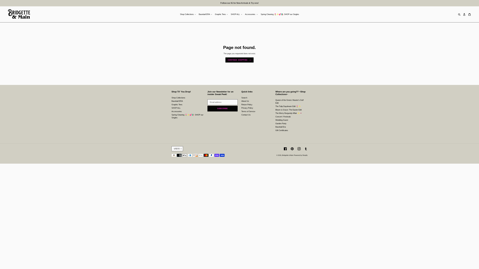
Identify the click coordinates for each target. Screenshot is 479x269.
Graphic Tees (177, 104)
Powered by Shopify (300, 155)
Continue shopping (237, 60)
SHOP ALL (176, 108)
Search (244, 98)
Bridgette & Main (287, 155)
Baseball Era (280, 127)
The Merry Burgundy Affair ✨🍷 (288, 113)
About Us (245, 101)
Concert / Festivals (283, 117)
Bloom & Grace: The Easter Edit (288, 110)
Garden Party (280, 123)
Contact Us (246, 115)
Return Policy (246, 104)
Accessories (177, 111)
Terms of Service (248, 111)
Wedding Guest (281, 120)
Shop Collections (178, 98)
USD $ (176, 149)
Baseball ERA (177, 101)
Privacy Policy (247, 108)
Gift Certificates (281, 130)
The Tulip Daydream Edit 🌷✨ (288, 106)
